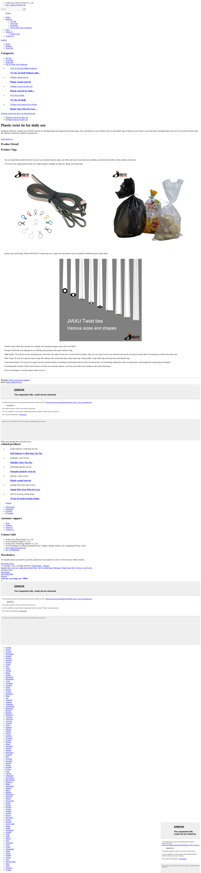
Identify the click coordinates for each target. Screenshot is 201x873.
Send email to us (7, 139)
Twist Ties (14, 23)
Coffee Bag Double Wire (28, 568)
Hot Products (37, 566)
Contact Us (10, 36)
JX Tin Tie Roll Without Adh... (25, 73)
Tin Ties (13, 21)
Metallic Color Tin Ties (21, 462)
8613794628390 (7, 574)
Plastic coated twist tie (20, 82)
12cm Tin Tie (87, 568)
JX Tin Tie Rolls (18, 100)
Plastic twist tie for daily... (22, 91)
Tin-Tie (78, 568)
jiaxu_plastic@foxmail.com (16, 5)
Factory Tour (15, 34)
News (8, 30)
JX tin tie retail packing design (24, 498)
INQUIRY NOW (7, 564)
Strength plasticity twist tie (22, 471)
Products (9, 19)
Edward (4, 576)
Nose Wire (14, 26)
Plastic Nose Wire (68, 568)
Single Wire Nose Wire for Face (25, 489)
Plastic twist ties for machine (19, 380)
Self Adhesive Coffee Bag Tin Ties (26, 453)
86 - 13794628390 (12, 550)
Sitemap (46, 566)
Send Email (5, 572)
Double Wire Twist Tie (9, 568)
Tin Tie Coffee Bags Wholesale (49, 568)
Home (8, 17)
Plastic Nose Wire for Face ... (23, 109)
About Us (9, 32)
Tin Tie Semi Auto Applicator (21, 28)
